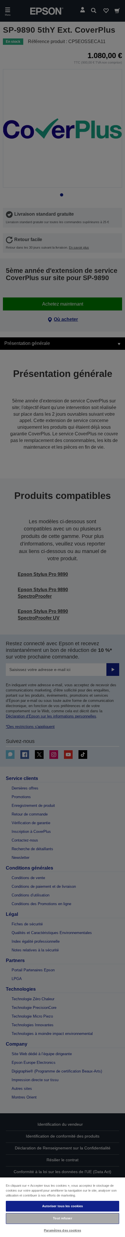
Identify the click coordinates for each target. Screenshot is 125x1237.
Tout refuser (62, 1218)
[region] (62, 1207)
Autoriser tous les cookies (62, 1206)
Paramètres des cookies (62, 1230)
